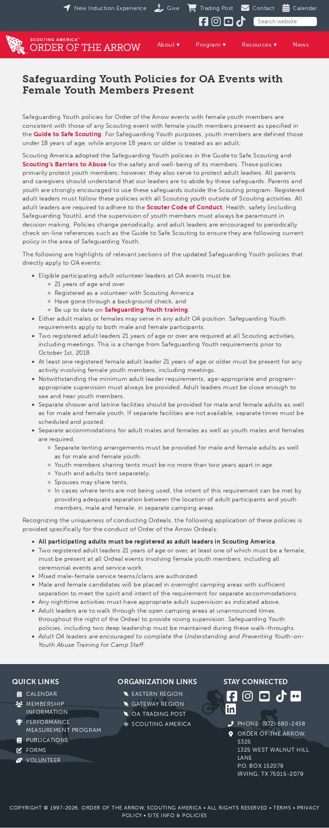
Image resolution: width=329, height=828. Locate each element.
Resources (257, 44)
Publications (47, 740)
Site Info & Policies (177, 815)
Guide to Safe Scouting (68, 134)
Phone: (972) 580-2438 (271, 723)
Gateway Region (158, 704)
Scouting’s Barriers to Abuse (64, 164)
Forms (36, 750)
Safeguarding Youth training (146, 309)
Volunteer (43, 760)
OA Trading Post (159, 714)
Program (208, 44)
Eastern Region (157, 694)
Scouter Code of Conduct (184, 207)
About (166, 44)
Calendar (41, 694)
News (301, 44)
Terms (282, 808)
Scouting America (161, 724)
